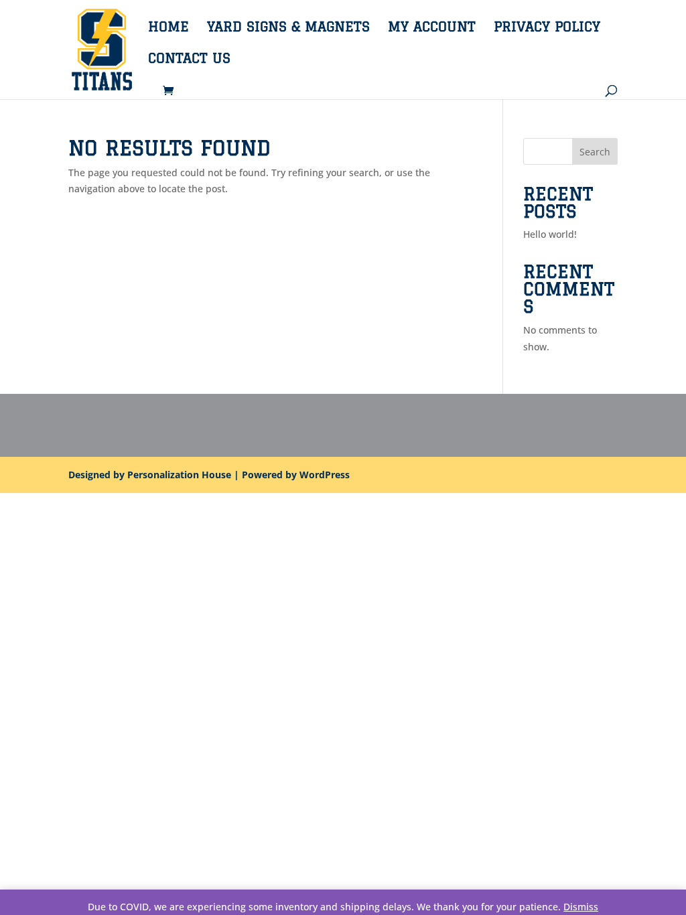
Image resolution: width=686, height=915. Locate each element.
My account (432, 28)
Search (594, 151)
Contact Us (189, 60)
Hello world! (550, 234)
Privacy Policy (547, 28)
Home (168, 28)
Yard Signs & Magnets (288, 28)
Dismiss (580, 906)
